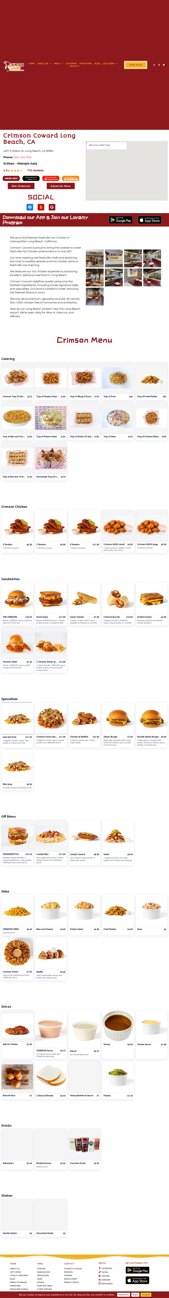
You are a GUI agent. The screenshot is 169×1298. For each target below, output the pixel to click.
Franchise (85, 63)
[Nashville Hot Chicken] (14, 66)
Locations (108, 63)
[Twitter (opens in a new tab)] (164, 65)
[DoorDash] (11, 178)
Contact (75, 66)
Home (32, 63)
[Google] (52, 207)
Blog (97, 63)
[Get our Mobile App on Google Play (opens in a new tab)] (121, 220)
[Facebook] (30, 207)
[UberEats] (31, 178)
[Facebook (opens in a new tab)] (159, 65)
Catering (71, 63)
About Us (42, 63)
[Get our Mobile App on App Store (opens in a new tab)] (150, 220)
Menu (57, 63)
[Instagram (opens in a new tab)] (154, 65)
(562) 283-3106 (22, 157)
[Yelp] (41, 207)
